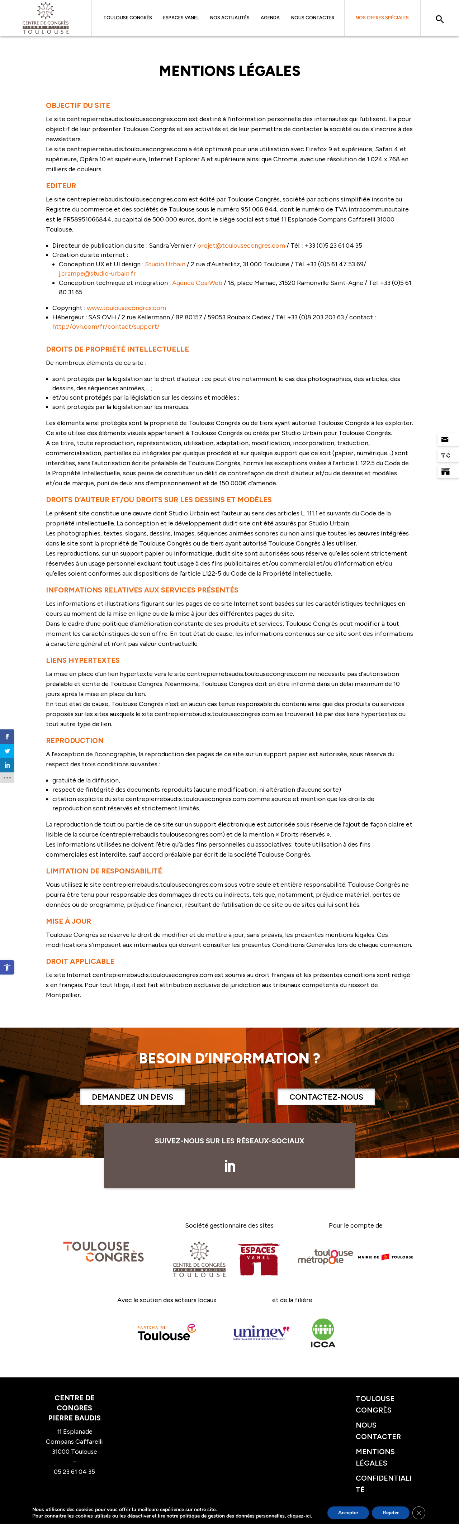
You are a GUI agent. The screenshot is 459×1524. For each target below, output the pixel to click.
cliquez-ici (299, 1516)
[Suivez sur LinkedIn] (229, 1166)
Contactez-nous (326, 1097)
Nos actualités (230, 17)
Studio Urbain (165, 264)
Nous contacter (313, 17)
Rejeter (391, 1512)
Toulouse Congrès (127, 17)
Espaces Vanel (181, 17)
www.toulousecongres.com (126, 308)
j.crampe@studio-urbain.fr (97, 273)
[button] (7, 967)
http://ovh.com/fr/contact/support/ (106, 326)
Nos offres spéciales (382, 17)
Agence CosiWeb (197, 283)
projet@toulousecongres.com (241, 245)
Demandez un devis (132, 1097)
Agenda (270, 17)
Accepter (348, 1512)
